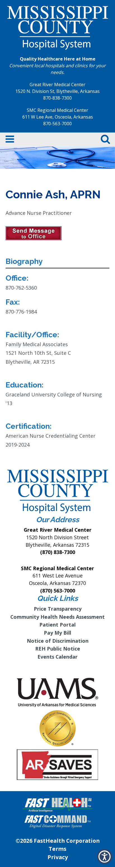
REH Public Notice (57, 648)
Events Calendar (57, 656)
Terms (57, 848)
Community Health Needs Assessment (57, 616)
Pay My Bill (57, 632)
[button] (104, 856)
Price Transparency (58, 608)
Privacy (57, 857)
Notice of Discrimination (57, 640)
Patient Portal (57, 624)
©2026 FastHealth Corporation (58, 840)
